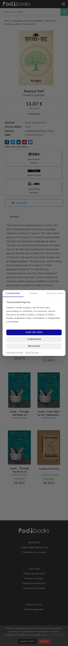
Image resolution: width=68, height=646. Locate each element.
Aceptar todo (34, 332)
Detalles (34, 293)
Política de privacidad (14, 353)
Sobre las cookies (54, 293)
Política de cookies (32, 353)
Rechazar (34, 346)
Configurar (34, 339)
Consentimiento (13, 293)
